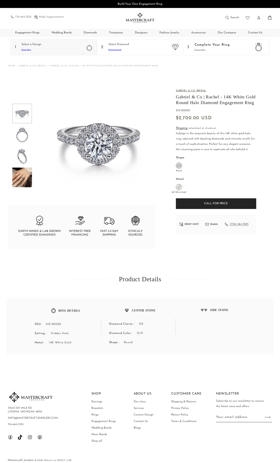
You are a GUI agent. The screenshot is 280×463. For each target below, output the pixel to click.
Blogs (137, 427)
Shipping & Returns (183, 401)
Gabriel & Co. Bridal (32, 66)
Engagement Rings (27, 32)
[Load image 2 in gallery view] (22, 135)
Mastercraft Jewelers (21, 460)
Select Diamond (118, 44)
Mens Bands (99, 434)
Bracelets (97, 408)
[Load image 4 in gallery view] (22, 177)
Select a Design (31, 44)
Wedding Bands (61, 32)
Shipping (181, 128)
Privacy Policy (180, 408)
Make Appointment (51, 16)
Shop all (96, 441)
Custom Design (144, 414)
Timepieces (116, 32)
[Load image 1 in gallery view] (22, 113)
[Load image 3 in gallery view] (22, 156)
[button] (232, 17)
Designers (141, 32)
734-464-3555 (23, 16)
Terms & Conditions (184, 421)
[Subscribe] (267, 417)
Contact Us (141, 421)
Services (139, 408)
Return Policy (179, 414)
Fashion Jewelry (169, 32)
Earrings (96, 401)
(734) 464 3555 (239, 224)
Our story (140, 401)
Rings (95, 414)
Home (11, 66)
